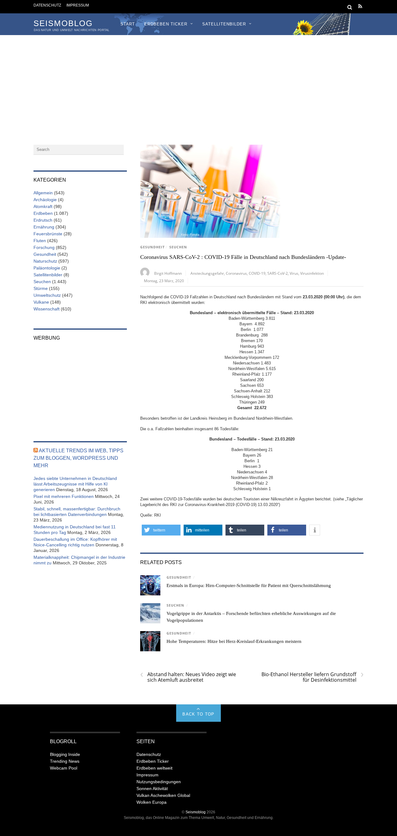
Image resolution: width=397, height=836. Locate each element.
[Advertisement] (198, 81)
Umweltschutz (47, 295)
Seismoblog (195, 812)
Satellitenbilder (224, 24)
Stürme (40, 288)
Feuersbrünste (47, 233)
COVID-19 (257, 273)
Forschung (44, 247)
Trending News (64, 761)
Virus (294, 273)
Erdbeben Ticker (165, 24)
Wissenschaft (46, 308)
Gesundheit (152, 247)
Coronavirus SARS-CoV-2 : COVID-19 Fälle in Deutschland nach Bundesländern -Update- (243, 257)
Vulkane (41, 302)
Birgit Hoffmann (168, 273)
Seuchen (178, 247)
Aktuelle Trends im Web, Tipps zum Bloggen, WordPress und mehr (78, 458)
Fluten (39, 240)
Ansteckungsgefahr (207, 273)
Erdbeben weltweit (154, 768)
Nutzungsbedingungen (158, 781)
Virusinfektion (312, 273)
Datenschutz (47, 5)
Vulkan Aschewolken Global (163, 795)
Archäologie (45, 199)
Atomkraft (42, 206)
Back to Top (198, 714)
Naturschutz (45, 261)
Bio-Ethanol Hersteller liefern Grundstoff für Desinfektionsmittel (312, 677)
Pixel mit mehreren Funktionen (63, 496)
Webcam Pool (63, 768)
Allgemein (43, 192)
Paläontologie (46, 267)
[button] (161, 530)
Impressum (77, 5)
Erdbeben (43, 213)
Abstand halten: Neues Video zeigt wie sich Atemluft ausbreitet (188, 677)
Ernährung (43, 226)
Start (127, 24)
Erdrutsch (42, 220)
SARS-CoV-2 (277, 273)
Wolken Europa (151, 802)
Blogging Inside (65, 754)
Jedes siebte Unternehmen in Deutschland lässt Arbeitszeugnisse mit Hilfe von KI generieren (75, 484)
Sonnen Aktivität (152, 788)
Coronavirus (236, 273)
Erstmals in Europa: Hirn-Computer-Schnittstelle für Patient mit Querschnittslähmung (249, 585)
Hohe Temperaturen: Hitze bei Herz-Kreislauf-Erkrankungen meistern (234, 641)
